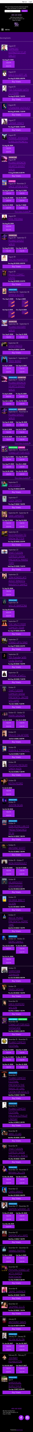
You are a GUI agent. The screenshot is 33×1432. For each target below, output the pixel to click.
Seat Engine (20, 1430)
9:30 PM (8, 152)
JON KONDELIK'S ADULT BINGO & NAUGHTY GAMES (18, 581)
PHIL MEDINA (16, 219)
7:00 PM (8, 148)
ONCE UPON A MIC (18, 186)
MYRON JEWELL (17, 675)
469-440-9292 (16, 1408)
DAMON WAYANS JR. (19, 1209)
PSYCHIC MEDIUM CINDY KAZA (18, 766)
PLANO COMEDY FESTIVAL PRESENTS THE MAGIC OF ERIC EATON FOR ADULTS (19, 1084)
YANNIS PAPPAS (17, 1250)
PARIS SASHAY (16, 989)
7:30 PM (8, 425)
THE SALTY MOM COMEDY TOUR (17, 625)
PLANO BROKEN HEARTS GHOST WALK (17, 166)
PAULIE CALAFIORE (19, 735)
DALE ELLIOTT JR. (18, 74)
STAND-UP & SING (18, 642)
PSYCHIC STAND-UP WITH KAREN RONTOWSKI (19, 1273)
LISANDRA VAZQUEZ (19, 108)
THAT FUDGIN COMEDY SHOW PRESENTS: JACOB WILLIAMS (18, 695)
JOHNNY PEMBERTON (15, 1359)
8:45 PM (8, 230)
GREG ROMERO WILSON (16, 1005)
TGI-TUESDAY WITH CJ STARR (19, 91)
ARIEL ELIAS (15, 1134)
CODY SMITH (15, 500)
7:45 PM (8, 251)
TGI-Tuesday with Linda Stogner (17, 658)
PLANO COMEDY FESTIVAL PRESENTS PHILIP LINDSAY (18, 1114)
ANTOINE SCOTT (17, 848)
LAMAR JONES (16, 123)
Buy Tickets (16, 81)
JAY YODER (14, 485)
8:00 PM (8, 66)
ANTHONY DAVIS (17, 1322)
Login (30, 2)
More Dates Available (22, 211)
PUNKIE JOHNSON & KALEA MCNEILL (18, 139)
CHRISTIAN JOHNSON (14, 972)
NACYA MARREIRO (18, 259)
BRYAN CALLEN (17, 1172)
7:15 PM (22, 425)
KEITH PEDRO (16, 783)
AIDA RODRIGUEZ (18, 863)
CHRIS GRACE (16, 1191)
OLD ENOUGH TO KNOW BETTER (17, 536)
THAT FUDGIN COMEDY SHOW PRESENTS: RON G (18, 1152)
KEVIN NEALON (17, 1339)
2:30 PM (22, 337)
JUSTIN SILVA (16, 805)
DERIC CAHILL (16, 941)
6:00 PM (8, 226)
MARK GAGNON (17, 715)
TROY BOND (15, 361)
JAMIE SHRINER (17, 1291)
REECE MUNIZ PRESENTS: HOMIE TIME (18, 921)
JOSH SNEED (15, 346)
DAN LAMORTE (16, 515)
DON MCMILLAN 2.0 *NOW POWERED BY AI (19, 829)
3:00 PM (8, 193)
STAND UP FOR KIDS (19, 452)
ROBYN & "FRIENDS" (19, 750)
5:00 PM (8, 63)
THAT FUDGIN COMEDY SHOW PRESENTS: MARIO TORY (18, 558)
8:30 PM (8, 616)
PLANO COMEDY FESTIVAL (17, 1043)
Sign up (24, 2)
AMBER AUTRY (16, 295)
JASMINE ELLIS (17, 1306)
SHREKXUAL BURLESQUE (15, 1384)
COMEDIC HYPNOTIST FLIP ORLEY (17, 52)
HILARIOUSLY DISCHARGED (16, 883)
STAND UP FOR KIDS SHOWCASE (19, 1026)
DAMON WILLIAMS (18, 1235)
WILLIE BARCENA (18, 605)
